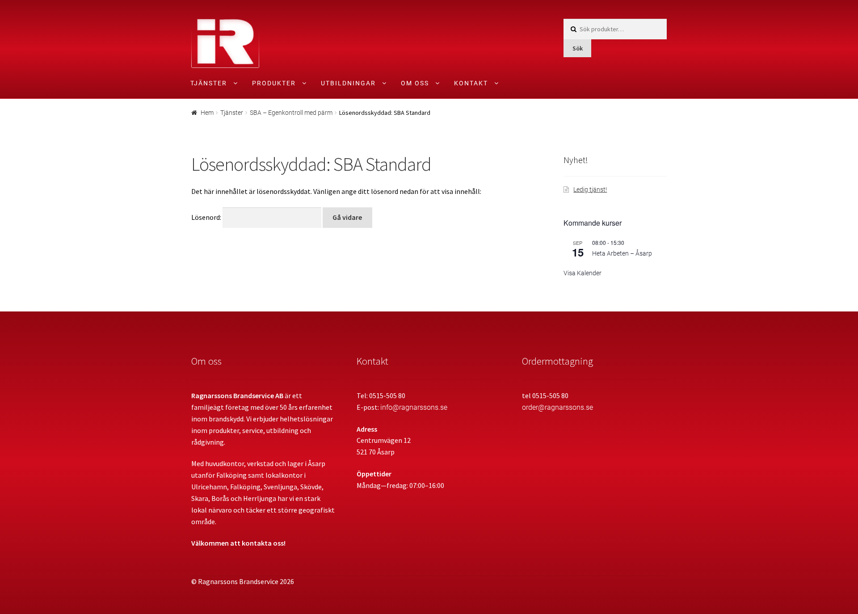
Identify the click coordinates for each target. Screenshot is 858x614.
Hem (207, 112)
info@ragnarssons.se (413, 407)
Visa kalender (582, 273)
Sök (577, 48)
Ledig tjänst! (590, 189)
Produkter (274, 83)
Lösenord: (207, 217)
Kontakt (471, 83)
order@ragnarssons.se (557, 407)
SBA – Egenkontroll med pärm (291, 112)
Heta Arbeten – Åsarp (622, 253)
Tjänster (208, 83)
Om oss (415, 83)
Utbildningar (348, 83)
